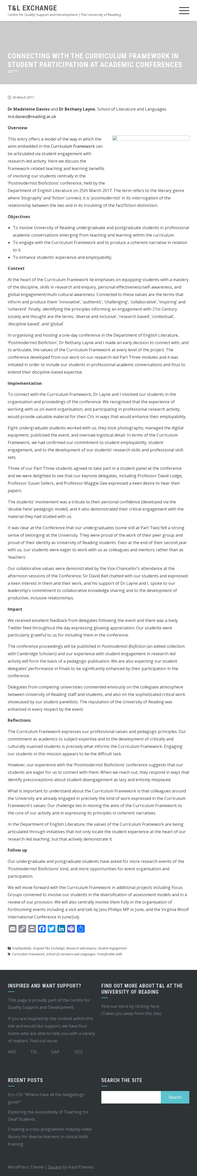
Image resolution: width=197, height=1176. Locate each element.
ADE (12, 1052)
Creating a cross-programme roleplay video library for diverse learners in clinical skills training (50, 1136)
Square (55, 1167)
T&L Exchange (32, 8)
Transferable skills (109, 954)
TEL (34, 1052)
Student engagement (112, 948)
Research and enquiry (81, 948)
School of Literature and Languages (70, 954)
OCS (79, 1052)
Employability (21, 948)
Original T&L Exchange (49, 948)
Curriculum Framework (73, 146)
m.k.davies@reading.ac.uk (32, 116)
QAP (55, 1052)
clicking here (147, 1006)
